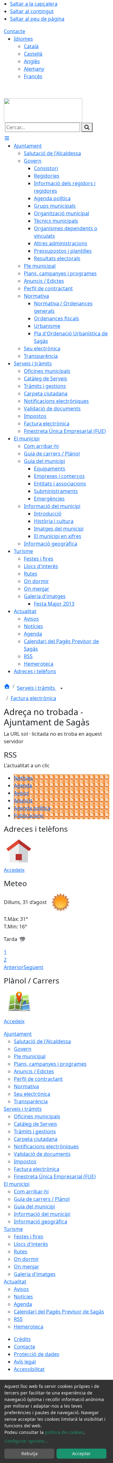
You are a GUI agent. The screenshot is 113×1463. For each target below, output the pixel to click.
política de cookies (64, 1432)
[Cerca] (87, 127)
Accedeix (14, 869)
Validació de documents (42, 1154)
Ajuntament (18, 1033)
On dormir (26, 1259)
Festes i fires (28, 1236)
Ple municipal (30, 1056)
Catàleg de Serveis (35, 1123)
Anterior (14, 967)
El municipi (17, 1184)
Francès (33, 76)
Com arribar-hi (31, 1191)
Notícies (23, 778)
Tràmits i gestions (35, 1131)
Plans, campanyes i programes (50, 1063)
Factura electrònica (33, 698)
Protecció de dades (36, 1354)
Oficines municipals (37, 1116)
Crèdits (22, 1339)
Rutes (20, 1251)
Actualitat (15, 1281)
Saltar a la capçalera (33, 3)
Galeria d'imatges (35, 1274)
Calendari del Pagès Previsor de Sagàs (59, 1311)
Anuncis (23, 800)
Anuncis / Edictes (34, 1071)
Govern (22, 1048)
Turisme (13, 1229)
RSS (18, 1319)
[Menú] (7, 138)
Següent (33, 967)
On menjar (26, 1266)
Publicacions (29, 815)
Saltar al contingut (32, 11)
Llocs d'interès (31, 1244)
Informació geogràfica (40, 1221)
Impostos (25, 1161)
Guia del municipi (34, 1206)
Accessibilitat (29, 1369)
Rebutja (29, 1453)
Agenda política (32, 808)
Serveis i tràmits (36, 687)
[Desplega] (61, 688)
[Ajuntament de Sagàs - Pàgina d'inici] (43, 109)
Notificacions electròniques (46, 1146)
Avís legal (25, 1361)
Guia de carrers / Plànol (42, 1199)
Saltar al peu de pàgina (37, 18)
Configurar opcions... (26, 1441)
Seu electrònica (32, 1093)
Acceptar (81, 1453)
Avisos (21, 793)
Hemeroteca (28, 1326)
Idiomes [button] (23, 38)
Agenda (23, 785)
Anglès (32, 61)
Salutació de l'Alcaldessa (42, 1041)
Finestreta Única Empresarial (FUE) (55, 1176)
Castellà (33, 53)
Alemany (34, 68)
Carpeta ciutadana (35, 1138)
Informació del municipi (42, 1214)
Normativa (26, 1086)
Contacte (14, 31)
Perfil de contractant (38, 1078)
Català (31, 46)
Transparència (31, 1101)
